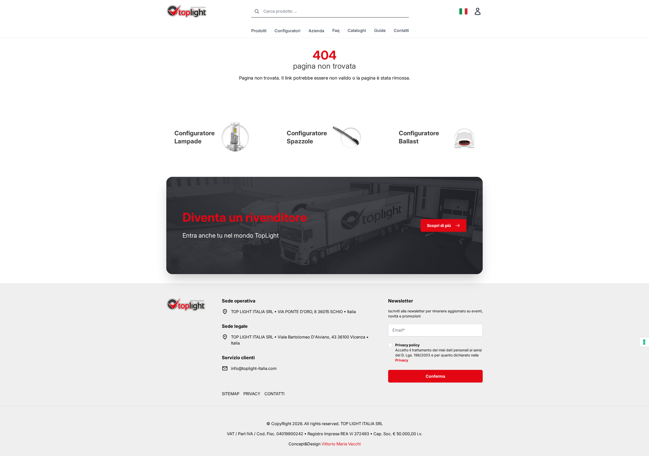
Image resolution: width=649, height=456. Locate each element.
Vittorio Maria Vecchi (341, 443)
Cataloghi (357, 30)
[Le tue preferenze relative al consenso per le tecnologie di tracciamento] (644, 342)
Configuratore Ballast (419, 137)
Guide (380, 30)
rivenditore (245, 217)
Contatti (401, 30)
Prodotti (258, 30)
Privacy (401, 360)
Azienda (316, 30)
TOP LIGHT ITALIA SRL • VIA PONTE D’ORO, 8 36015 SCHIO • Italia (293, 311)
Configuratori (287, 30)
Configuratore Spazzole (307, 137)
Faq (335, 30)
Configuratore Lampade (194, 137)
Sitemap (230, 393)
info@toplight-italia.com (254, 368)
